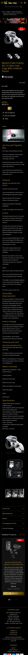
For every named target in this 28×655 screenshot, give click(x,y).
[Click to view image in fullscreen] (13, 39)
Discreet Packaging (13, 616)
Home (3, 11)
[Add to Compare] (3, 115)
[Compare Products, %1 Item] (21, 2)
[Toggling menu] (2, 2)
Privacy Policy (13, 650)
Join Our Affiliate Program (13, 637)
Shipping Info (13, 614)
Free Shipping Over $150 (13, 612)
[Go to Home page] (10, 2)
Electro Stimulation (16, 11)
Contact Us (13, 630)
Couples (8, 11)
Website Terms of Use (13, 651)
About (13, 648)
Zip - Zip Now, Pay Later (13, 621)
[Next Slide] (23, 534)
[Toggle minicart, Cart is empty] (24, 2)
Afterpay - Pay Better (13, 620)
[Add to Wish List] (3, 112)
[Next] (23, 56)
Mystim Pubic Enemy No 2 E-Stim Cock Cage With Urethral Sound (12, 13)
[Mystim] (8, 77)
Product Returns (13, 618)
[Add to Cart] (10, 108)
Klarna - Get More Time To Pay (13, 623)
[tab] (13, 126)
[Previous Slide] (20, 534)
